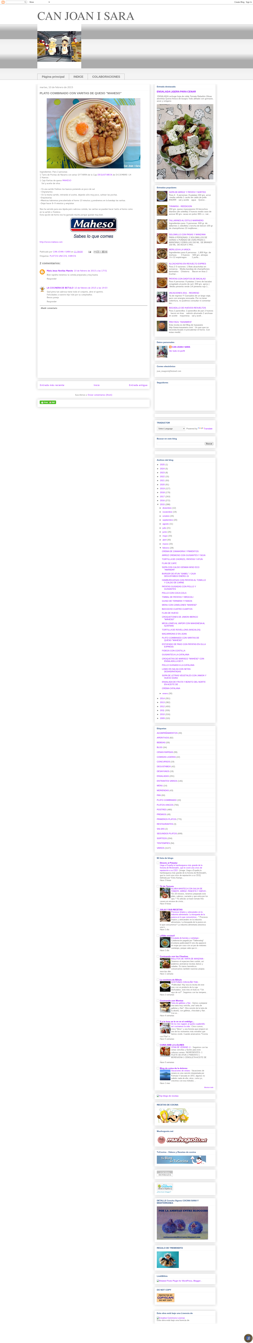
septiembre (168, 520)
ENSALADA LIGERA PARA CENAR (176, 91)
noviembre (168, 512)
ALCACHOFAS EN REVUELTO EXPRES (187, 263)
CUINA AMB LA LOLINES (172, 1045)
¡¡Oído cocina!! (167, 935)
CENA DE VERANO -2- (181, 1047)
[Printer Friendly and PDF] (48, 403)
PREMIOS (161, 814)
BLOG (160, 747)
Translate (208, 428)
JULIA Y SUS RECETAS (171, 909)
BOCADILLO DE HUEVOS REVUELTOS (187, 308)
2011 (162, 710)
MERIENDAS (163, 790)
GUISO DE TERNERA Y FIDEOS (177, 601)
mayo (165, 536)
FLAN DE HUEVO (170, 613)
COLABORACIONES (106, 76)
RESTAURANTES (165, 824)
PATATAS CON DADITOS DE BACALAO (187, 279)
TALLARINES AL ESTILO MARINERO (186, 220)
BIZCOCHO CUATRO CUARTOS (177, 609)
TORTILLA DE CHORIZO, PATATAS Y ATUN (182, 559)
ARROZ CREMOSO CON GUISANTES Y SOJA (183, 555)
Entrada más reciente (52, 385)
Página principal (53, 76)
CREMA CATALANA (171, 688)
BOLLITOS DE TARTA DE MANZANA (187, 959)
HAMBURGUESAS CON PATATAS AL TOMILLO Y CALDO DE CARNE (184, 581)
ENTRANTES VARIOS (167, 781)
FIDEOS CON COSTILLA (173, 650)
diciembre (167, 508)
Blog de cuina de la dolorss (173, 1068)
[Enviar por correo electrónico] (95, 251)
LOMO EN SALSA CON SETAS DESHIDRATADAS (176, 670)
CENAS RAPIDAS (165, 752)
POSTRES (161, 809)
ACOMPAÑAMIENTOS (167, 733)
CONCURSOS (163, 761)
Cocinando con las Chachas (174, 956)
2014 (162, 698)
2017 (162, 496)
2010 (162, 714)
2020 (162, 484)
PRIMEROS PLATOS (166, 819)
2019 (162, 488)
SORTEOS (162, 838)
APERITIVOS (163, 738)
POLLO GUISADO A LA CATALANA (178, 665)
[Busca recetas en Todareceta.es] (167, 1096)
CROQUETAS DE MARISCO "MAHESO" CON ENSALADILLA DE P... (183, 659)
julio (165, 528)
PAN (159, 795)
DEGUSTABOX (105, 174)
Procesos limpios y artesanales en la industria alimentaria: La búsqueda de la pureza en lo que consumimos (188, 914)
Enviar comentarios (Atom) (100, 394)
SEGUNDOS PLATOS (167, 833)
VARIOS (72, 255)
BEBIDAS (161, 742)
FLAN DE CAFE (169, 563)
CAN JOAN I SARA (86, 15)
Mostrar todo (208, 1087)
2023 (162, 472)
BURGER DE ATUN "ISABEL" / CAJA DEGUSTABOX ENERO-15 (179, 574)
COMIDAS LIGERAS (166, 757)
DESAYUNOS (163, 771)
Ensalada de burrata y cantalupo (185, 938)
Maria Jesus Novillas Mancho (60, 270)
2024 (162, 468)
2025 (162, 464)
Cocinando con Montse (171, 1000)
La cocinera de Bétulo (171, 980)
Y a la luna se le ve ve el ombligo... (177, 1021)
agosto (166, 524)
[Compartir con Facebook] (103, 251)
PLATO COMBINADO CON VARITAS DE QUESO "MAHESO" (180, 639)
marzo (166, 544)
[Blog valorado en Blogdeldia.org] (165, 1186)
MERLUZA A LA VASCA (179, 249)
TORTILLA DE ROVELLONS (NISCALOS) (181, 630)
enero (166, 693)
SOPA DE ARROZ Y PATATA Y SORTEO (187, 192)
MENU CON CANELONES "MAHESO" (179, 605)
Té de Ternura (167, 886)
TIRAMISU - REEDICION (180, 206)
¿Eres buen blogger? (164, 1192)
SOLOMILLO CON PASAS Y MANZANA (187, 234)
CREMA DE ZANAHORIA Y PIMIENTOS (180, 551)
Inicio (97, 385)
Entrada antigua (138, 385)
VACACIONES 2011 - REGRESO (184, 293)
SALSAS (161, 829)
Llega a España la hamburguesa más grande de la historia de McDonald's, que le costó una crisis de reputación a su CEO (181, 867)
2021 (162, 480)
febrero (166, 548)
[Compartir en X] (100, 251)
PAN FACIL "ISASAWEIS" (180, 322)
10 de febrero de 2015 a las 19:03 (90, 287)
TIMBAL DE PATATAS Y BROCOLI (177, 597)
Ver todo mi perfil (177, 351)
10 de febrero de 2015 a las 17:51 (90, 270)
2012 (162, 706)
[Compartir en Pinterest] (106, 251)
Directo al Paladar (168, 863)
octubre (166, 516)
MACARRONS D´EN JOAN (174, 634)
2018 (162, 492)
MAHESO (66, 180)
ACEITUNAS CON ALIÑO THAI (185, 982)
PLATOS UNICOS (58, 255)
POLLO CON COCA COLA (174, 593)
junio (165, 532)
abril (165, 540)
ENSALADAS (163, 776)
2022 (162, 476)
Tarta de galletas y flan (181, 1003)
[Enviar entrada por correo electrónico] (89, 251)
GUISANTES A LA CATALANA (175, 654)
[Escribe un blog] (97, 251)
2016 (162, 500)
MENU (160, 785)
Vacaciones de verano (180, 1071)
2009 (162, 718)
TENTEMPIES (163, 843)
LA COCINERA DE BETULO (60, 287)
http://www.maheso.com (51, 241)
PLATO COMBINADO (167, 800)
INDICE (78, 76)
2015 (162, 504)
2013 (162, 702)
